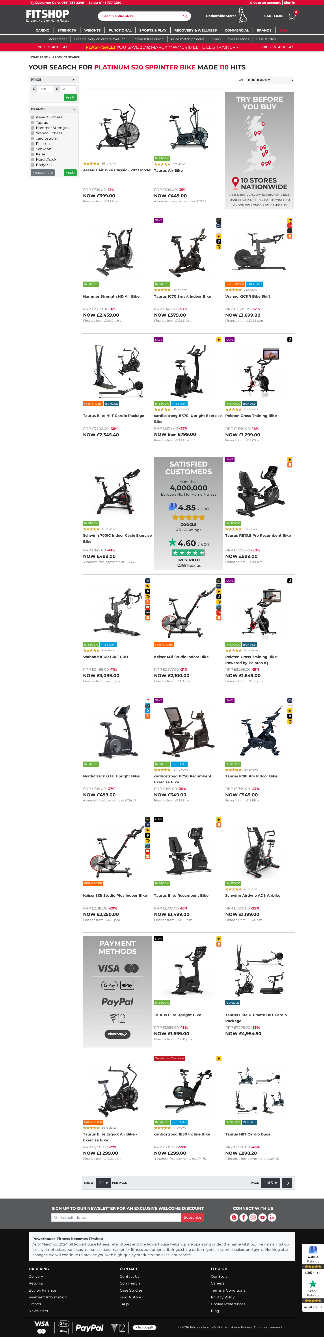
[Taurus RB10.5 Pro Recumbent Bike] (259, 491)
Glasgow (254, 194)
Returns (36, 1283)
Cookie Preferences (228, 1304)
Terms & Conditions (228, 1290)
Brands (35, 1304)
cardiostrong (47, 138)
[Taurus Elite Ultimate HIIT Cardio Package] (259, 970)
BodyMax (44, 165)
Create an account (265, 3)
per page (119, 1182)
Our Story (219, 1276)
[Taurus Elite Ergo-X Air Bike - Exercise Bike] (117, 1090)
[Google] (313, 1250)
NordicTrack (46, 159)
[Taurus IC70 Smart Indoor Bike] (188, 252)
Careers (217, 1283)
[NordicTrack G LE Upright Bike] (117, 732)
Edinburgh (270, 194)
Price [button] (36, 80)
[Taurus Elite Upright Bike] (188, 970)
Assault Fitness (49, 117)
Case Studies (131, 1290)
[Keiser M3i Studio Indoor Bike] (188, 612)
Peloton (43, 144)
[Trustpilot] (313, 1284)
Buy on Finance (42, 1290)
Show (89, 1182)
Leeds (285, 194)
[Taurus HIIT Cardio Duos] (259, 1090)
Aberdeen (237, 194)
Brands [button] (38, 109)
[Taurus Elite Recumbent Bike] (188, 851)
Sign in (289, 3)
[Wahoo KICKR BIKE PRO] (117, 612)
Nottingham (259, 200)
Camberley (279, 205)
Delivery (36, 1276)
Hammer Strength (52, 128)
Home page (39, 57)
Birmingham (280, 200)
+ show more (43, 173)
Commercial (130, 1283)
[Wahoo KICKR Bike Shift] (259, 252)
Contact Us (130, 1276)
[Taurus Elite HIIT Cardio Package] (117, 371)
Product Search (66, 57)
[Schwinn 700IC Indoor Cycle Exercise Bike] (117, 491)
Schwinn (43, 149)
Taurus (42, 122)
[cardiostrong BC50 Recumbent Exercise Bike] (188, 732)
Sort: (240, 80)
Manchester (239, 200)
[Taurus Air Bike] (188, 126)
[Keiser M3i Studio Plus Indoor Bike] (117, 851)
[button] (287, 1183)
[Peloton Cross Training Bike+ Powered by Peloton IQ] (259, 612)
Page (255, 1182)
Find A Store (130, 1297)
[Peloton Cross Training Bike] (259, 371)
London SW (260, 205)
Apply (70, 97)
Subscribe (192, 1217)
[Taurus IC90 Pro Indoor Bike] (259, 732)
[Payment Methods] (117, 999)
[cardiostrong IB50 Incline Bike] (188, 1090)
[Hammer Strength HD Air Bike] (117, 252)
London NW (241, 205)
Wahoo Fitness (49, 133)
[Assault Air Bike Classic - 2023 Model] (117, 126)
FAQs (124, 1304)
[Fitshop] (54, 16)
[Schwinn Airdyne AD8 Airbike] (259, 851)
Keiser (41, 154)
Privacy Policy (223, 1297)
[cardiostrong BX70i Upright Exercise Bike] (188, 371)
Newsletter (38, 1311)
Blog (215, 1311)
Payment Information (48, 1297)
